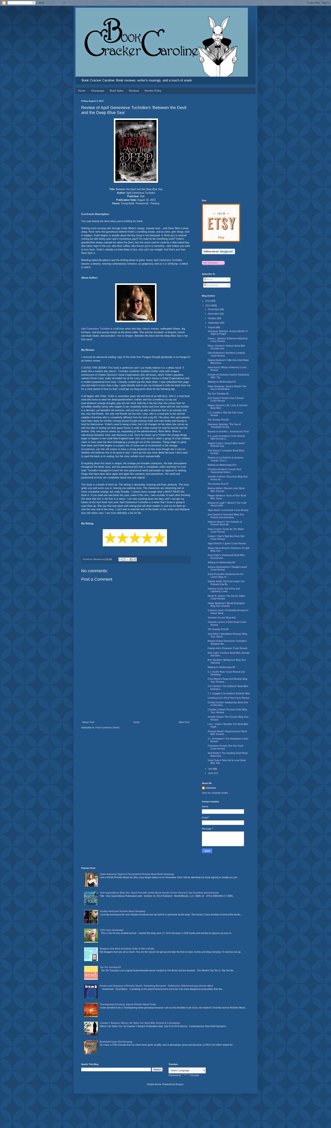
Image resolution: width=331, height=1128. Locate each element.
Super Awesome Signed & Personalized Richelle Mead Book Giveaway (137, 874)
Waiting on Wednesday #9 (221, 562)
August (212, 327)
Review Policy (153, 90)
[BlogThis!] (124, 559)
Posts (209, 279)
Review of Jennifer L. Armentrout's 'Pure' (228, 431)
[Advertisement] (136, 692)
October (212, 318)
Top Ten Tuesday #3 (110, 967)
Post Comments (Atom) (107, 727)
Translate (194, 1075)
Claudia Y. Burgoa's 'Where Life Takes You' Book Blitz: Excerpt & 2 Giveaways (140, 1023)
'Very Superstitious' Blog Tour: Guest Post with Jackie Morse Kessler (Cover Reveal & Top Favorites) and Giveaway (159, 892)
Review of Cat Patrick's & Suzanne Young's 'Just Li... (225, 459)
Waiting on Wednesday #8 (221, 667)
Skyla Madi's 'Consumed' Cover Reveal (228, 510)
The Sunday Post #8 (218, 419)
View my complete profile (215, 793)
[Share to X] (127, 559)
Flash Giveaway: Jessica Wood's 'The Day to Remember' (227, 387)
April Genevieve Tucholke (95, 328)
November (214, 313)
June (211, 773)
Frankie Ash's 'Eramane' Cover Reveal (227, 648)
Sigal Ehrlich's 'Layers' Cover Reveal (227, 543)
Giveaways (97, 90)
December (214, 309)
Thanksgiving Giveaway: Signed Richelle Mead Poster (128, 1004)
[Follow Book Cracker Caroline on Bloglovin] (218, 253)
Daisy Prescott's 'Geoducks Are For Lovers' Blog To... (226, 575)
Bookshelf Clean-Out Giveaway (116, 1041)
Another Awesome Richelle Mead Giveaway (122, 911)
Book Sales (116, 90)
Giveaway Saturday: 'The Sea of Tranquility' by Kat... (224, 425)
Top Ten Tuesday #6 (218, 393)
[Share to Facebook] (131, 559)
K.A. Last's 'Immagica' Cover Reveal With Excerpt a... (226, 437)
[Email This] (120, 559)
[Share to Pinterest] (135, 559)
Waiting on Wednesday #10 (222, 465)
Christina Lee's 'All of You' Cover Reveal (228, 698)
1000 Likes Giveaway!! (111, 930)
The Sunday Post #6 (218, 629)
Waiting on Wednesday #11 (222, 381)
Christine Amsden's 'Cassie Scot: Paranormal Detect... (225, 470)
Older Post (184, 722)
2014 (208, 301)
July (210, 768)
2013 (208, 305)
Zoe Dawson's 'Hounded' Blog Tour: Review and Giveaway (226, 516)
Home (81, 90)
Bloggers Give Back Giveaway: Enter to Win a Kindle (127, 948)
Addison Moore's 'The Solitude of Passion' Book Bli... (225, 523)
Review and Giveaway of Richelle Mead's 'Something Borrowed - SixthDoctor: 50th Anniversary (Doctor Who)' (156, 986)
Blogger (179, 1084)
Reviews (134, 90)
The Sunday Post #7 (218, 484)
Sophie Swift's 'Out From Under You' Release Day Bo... (226, 582)
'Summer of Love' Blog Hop (222, 617)
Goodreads (87, 214)
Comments (212, 285)
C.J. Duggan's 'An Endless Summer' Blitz (229, 693)
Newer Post (88, 722)
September (214, 322)
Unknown (211, 788)
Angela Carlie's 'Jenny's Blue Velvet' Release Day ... (226, 444)
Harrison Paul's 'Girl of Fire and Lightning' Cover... (224, 590)
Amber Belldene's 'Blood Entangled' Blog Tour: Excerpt (226, 604)
